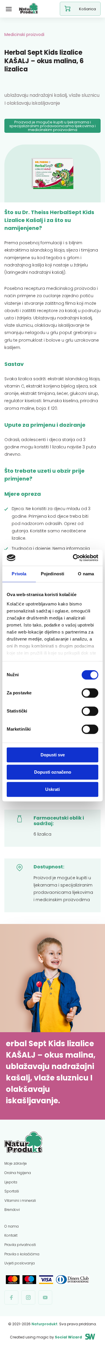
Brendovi (12, 1209)
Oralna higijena (17, 1172)
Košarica (87, 9)
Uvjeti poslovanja (19, 1263)
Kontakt (11, 1235)
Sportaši (11, 1191)
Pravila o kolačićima (21, 1254)
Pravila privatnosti (20, 1244)
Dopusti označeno (52, 772)
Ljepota (10, 1182)
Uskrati (52, 789)
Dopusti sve (53, 754)
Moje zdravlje (15, 1163)
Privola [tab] (19, 573)
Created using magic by (46, 1337)
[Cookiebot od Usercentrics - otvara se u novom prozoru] (74, 558)
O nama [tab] (86, 573)
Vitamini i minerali (20, 1200)
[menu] (9, 9)
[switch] (90, 693)
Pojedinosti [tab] (52, 573)
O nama (11, 1226)
